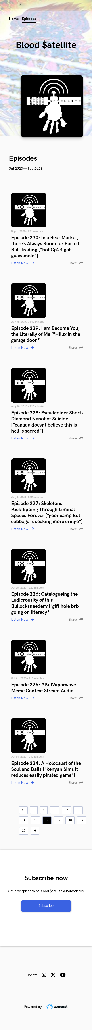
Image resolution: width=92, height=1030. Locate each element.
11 (54, 810)
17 (58, 820)
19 (81, 820)
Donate (32, 975)
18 (70, 820)
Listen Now (20, 263)
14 (23, 820)
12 (66, 810)
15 (35, 820)
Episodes (29, 19)
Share (73, 263)
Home (14, 19)
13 (77, 810)
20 (23, 830)
